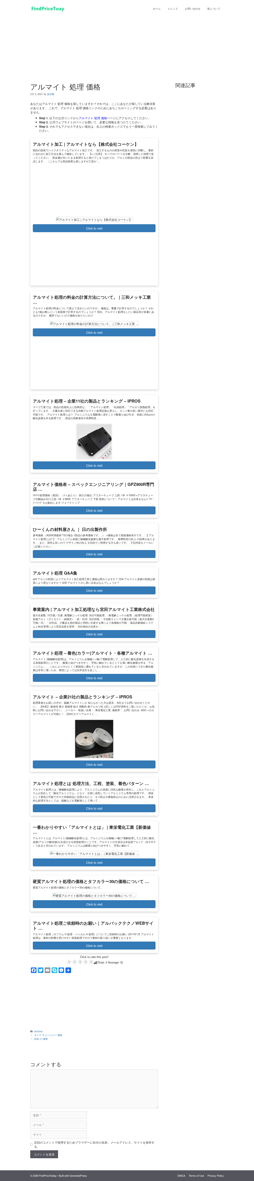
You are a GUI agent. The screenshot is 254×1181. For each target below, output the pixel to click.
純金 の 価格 (41, 1038)
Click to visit (94, 228)
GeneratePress (78, 1175)
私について (213, 8)
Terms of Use (196, 1175)
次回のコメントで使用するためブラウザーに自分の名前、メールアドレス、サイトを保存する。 (94, 1144)
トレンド (173, 8)
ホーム (157, 8)
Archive (38, 1031)
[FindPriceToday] (47, 8)
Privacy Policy (216, 1175)
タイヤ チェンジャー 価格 (48, 1035)
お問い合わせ (192, 8)
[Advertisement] (127, 43)
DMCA (181, 1175)
